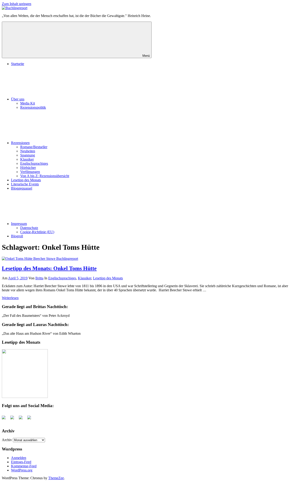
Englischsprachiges (34, 163)
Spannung (27, 155)
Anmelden (18, 458)
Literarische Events (25, 184)
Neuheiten (27, 151)
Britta (39, 278)
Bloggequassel (21, 188)
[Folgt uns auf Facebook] (5, 419)
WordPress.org (21, 470)
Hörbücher (28, 168)
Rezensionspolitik (33, 107)
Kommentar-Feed (24, 466)
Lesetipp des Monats (26, 180)
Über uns (17, 99)
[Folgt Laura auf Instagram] (31, 419)
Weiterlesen (10, 298)
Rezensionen (20, 143)
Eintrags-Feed (21, 462)
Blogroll (17, 236)
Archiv (7, 440)
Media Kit (27, 103)
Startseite (17, 64)
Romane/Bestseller (33, 147)
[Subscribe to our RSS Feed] (22, 419)
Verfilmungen (30, 172)
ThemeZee (56, 478)
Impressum (19, 224)
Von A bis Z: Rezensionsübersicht (44, 176)
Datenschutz (29, 228)
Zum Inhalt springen (16, 4)
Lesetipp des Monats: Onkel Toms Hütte (49, 268)
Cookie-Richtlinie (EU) (37, 232)
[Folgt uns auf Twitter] (14, 419)
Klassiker (27, 159)
